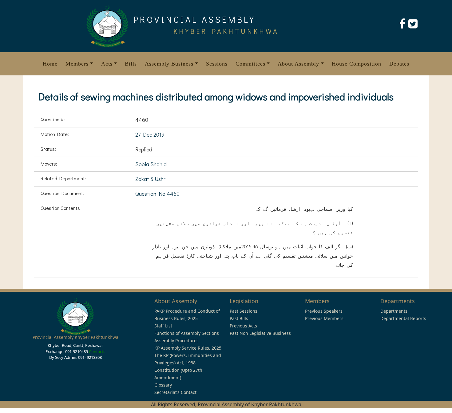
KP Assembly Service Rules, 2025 (187, 348)
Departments (393, 311)
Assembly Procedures (176, 340)
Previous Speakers (324, 311)
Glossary (163, 385)
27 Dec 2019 (150, 134)
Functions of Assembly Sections (186, 333)
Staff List (163, 326)
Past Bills (239, 318)
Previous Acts (243, 326)
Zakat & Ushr (150, 178)
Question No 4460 (157, 193)
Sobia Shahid (151, 164)
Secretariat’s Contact (175, 392)
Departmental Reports (403, 318)
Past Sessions (243, 311)
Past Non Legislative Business (260, 333)
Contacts (97, 351)
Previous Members (324, 318)
